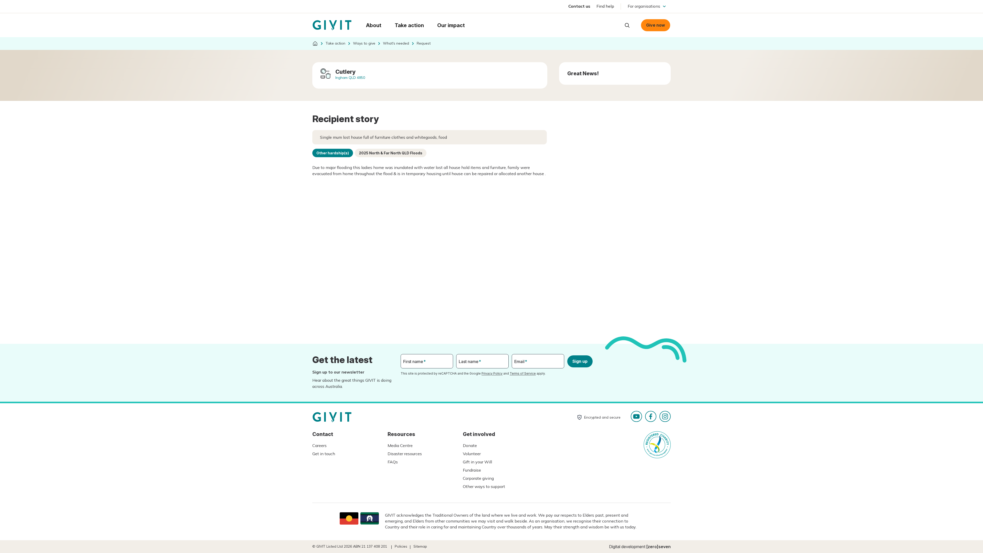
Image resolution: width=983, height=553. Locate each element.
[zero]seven (658, 546)
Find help (605, 6)
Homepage (332, 25)
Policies (401, 546)
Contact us (579, 6)
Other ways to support (484, 486)
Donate (470, 445)
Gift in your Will (477, 461)
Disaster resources (405, 453)
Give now (655, 25)
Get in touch (323, 453)
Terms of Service (523, 373)
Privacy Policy (492, 373)
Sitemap (420, 546)
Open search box (627, 25)
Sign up (579, 361)
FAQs (393, 461)
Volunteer (472, 453)
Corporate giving (478, 478)
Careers (319, 445)
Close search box (614, 25)
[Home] (315, 43)
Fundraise (472, 470)
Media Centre (400, 445)
